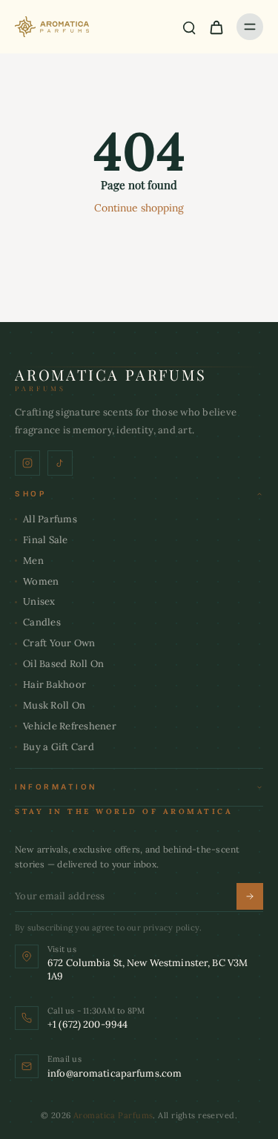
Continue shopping (139, 207)
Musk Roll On (54, 705)
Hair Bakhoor (54, 684)
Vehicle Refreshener (69, 726)
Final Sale (45, 540)
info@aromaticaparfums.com (114, 1073)
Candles (42, 622)
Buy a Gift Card (58, 747)
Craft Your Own (59, 643)
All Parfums (50, 519)
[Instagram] (27, 463)
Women (41, 581)
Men (33, 560)
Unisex (39, 601)
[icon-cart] (215, 27)
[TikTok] (60, 463)
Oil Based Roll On (63, 663)
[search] (189, 27)
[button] (139, 494)
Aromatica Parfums (113, 1115)
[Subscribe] (249, 896)
